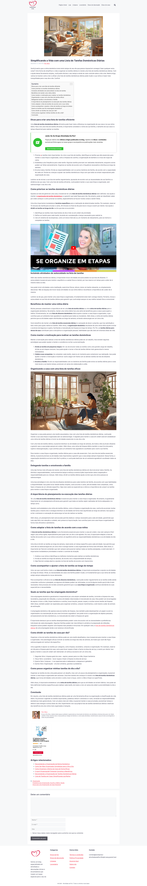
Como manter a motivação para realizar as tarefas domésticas (51, 95)
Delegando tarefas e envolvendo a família (44, 99)
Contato (72, 867)
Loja (69, 5)
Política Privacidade (76, 858)
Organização (36, 781)
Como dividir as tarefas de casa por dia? (44, 110)
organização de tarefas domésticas (49, 196)
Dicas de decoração (94, 5)
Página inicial (63, 5)
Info (35, 749)
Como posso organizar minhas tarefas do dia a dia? (47, 113)
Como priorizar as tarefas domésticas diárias (45, 88)
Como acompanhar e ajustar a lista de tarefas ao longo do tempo (51, 106)
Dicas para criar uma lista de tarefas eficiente (45, 86)
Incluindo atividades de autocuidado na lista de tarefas (48, 91)
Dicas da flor (54, 855)
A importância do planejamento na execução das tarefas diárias (51, 102)
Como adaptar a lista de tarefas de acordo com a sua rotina (50, 104)
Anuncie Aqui (74, 861)
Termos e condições (76, 855)
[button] (115, 5)
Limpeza (75, 5)
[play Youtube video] (73, 248)
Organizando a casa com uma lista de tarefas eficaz (47, 97)
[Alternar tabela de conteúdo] (70, 84)
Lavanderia (82, 5)
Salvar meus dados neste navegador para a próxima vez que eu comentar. (57, 833)
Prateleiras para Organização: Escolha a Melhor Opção (48, 783)
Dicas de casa (105, 5)
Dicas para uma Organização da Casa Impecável (47, 784)
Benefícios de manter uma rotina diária (43, 93)
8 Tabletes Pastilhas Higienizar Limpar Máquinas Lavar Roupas (41, 740)
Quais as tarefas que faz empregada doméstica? (46, 108)
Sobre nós (73, 864)
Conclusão (34, 115)
